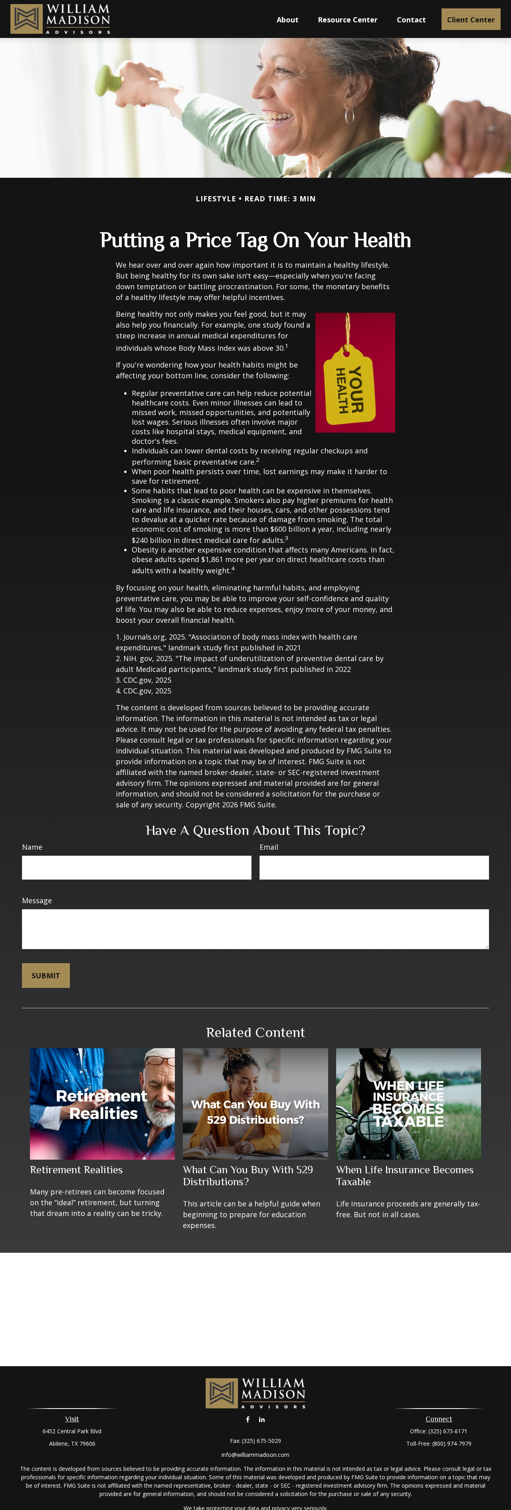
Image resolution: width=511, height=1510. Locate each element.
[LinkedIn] (261, 1419)
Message (37, 900)
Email (268, 847)
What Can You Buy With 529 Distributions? (248, 1176)
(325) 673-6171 (447, 1431)
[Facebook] (247, 1419)
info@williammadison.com (255, 1454)
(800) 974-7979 (451, 1443)
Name (32, 847)
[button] (287, 19)
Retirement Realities (76, 1170)
